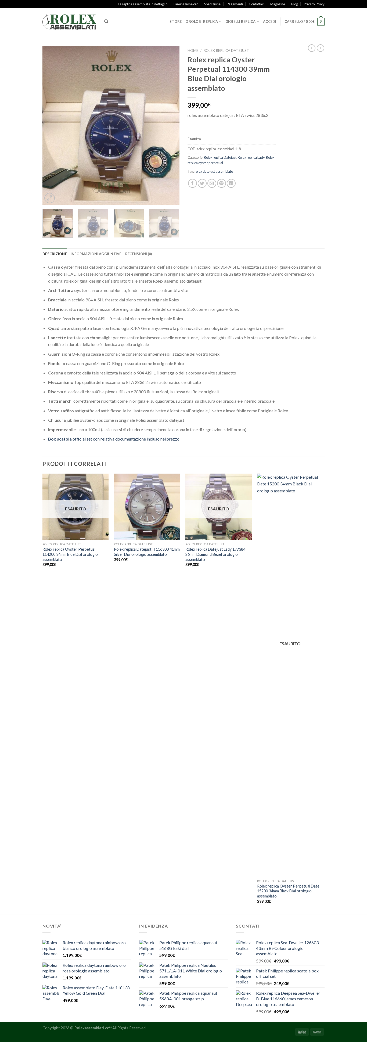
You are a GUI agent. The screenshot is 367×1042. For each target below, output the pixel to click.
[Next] (170, 125)
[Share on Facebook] (192, 183)
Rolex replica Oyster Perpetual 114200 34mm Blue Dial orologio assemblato (70, 554)
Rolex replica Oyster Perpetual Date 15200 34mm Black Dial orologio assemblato (288, 891)
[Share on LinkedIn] (231, 183)
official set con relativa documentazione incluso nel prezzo (113, 438)
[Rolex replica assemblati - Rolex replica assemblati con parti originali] (69, 22)
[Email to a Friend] (211, 183)
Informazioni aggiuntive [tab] (96, 254)
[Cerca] (106, 21)
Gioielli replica (240, 21)
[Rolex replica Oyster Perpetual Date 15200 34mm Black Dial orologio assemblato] (290, 675)
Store (176, 21)
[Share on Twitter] (202, 183)
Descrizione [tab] (54, 254)
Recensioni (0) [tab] (138, 254)
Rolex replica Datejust (226, 50)
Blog (294, 4)
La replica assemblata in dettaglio (142, 4)
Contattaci (256, 4)
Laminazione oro (186, 4)
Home (193, 50)
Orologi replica (201, 21)
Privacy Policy (314, 4)
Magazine (277, 4)
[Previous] (52, 125)
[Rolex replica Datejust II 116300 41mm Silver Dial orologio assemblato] (147, 507)
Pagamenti (235, 4)
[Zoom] (49, 198)
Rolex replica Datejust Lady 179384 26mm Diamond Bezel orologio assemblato (215, 554)
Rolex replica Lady (251, 157)
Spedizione (212, 4)
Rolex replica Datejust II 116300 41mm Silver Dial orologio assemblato (147, 552)
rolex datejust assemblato (214, 171)
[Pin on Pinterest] (221, 183)
